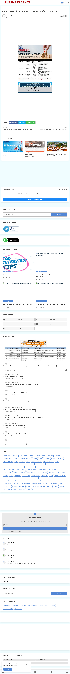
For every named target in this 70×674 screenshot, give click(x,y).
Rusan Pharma (53, 483)
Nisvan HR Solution (8, 478)
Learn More (14, 665)
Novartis (23, 478)
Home (4, 8)
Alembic (38, 455)
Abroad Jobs (7, 455)
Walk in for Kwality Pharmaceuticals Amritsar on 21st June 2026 (56, 154)
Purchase (35, 481)
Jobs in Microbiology (19, 472)
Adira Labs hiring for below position (15, 425)
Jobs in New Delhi (42, 472)
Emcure (53, 458)
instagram (20, 324)
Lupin (11, 475)
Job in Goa (57, 464)
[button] (68, 2)
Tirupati (49, 486)
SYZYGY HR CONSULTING (39, 486)
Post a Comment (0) (35, 199)
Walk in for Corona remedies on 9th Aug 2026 (35, 153)
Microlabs (44, 475)
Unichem (61, 486)
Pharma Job (49, 478)
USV (5, 489)
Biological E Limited (26, 458)
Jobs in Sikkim (61, 472)
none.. (17, 478)
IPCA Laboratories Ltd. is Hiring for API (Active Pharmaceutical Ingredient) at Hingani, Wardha (35, 367)
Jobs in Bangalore (31, 469)
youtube (52, 324)
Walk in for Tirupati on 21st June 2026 (16, 434)
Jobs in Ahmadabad (50, 467)
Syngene (14, 486)
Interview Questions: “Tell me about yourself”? (50, 304)
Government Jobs (8, 461)
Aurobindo (57, 455)
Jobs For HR (39, 467)
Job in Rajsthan (30, 467)
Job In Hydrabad (8, 467)
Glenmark (60, 458)
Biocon (16, 458)
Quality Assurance (52, 481)
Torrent (55, 486)
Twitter (23, 122)
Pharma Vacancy (8, 481)
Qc (44, 481)
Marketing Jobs (36, 475)
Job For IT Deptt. (17, 464)
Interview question (36, 461)
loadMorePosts (8, 659)
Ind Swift (22, 461)
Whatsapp (31, 122)
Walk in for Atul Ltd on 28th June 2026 (16, 442)
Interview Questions (48, 461)
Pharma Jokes (58, 478)
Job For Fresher (7, 464)
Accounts (15, 455)
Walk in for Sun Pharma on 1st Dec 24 (16, 393)
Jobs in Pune (52, 472)
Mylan (51, 475)
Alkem (43, 455)
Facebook (14, 122)
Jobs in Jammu (8, 472)
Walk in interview (12, 489)
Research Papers (36, 483)
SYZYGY (28, 486)
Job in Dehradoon (28, 464)
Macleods (17, 475)
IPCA (57, 461)
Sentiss (61, 483)
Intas (28, 461)
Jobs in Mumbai (31, 472)
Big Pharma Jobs (8, 458)
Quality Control (7, 483)
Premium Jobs (19, 481)
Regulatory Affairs (25, 483)
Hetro (16, 461)
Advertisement (23, 455)
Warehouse (22, 489)
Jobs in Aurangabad (9, 469)
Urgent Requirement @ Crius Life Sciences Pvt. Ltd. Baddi (21, 384)
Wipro (28, 489)
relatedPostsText (41, 663)
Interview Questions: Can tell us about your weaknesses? (49, 275)
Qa (40, 481)
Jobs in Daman (42, 469)
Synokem (21, 486)
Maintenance (26, 475)
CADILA (35, 458)
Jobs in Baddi (20, 469)
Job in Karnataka (19, 467)
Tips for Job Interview (9, 275)
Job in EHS (49, 464)
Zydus (34, 489)
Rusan (45, 483)
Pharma (41, 478)
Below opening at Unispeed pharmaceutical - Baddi (20, 409)
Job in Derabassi (39, 464)
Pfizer (35, 478)
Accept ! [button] (7, 669)
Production (27, 481)
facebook (19, 319)
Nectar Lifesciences (60, 475)
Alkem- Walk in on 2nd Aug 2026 (12, 153)
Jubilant (6, 475)
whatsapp (52, 319)
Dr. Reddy (46, 458)
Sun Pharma (7, 486)
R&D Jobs (16, 483)
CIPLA (40, 458)
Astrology (50, 455)
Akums (31, 455)
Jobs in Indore (52, 469)
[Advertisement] (35, 637)
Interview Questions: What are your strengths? (17, 304)
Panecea (30, 478)
